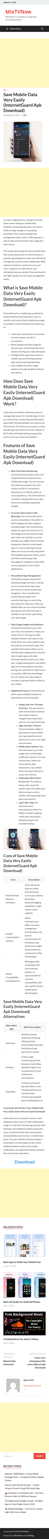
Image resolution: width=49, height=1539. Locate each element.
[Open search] (42, 29)
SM (25, 115)
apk (5, 90)
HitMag (30, 1535)
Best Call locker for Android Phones (21, 1301)
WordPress (18, 1535)
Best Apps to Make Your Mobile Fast (22, 1262)
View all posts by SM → (32, 1387)
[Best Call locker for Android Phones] (24, 1285)
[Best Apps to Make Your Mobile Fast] (24, 1246)
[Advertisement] (24, 63)
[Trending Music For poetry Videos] (24, 1324)
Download (25, 1161)
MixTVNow (18, 11)
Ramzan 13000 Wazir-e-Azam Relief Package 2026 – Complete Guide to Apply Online (24, 1477)
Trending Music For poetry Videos (21, 1339)
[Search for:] (24, 1456)
